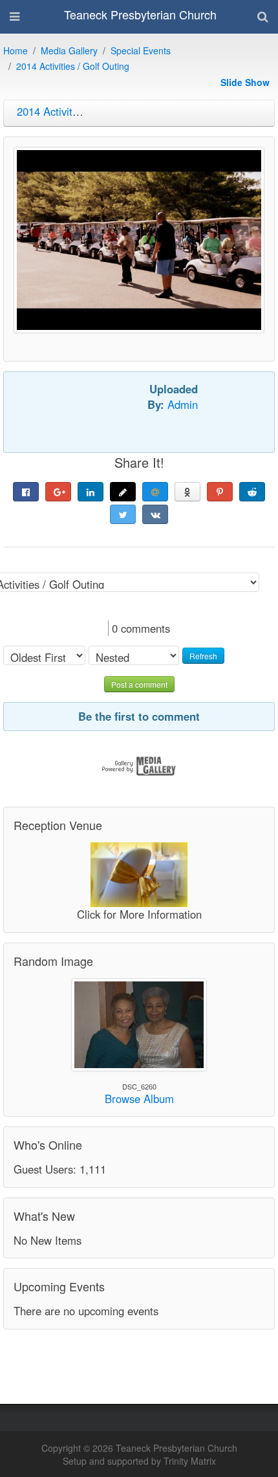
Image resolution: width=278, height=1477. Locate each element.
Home (15, 50)
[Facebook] (26, 491)
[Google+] (58, 491)
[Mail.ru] (155, 491)
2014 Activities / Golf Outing (72, 66)
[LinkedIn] (90, 491)
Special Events (141, 50)
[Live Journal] (123, 491)
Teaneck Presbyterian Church (140, 14)
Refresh (203, 655)
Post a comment (139, 684)
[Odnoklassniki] (187, 491)
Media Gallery (69, 50)
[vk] (155, 514)
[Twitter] (123, 514)
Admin (182, 404)
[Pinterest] (220, 491)
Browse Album (139, 1098)
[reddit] (252, 491)
